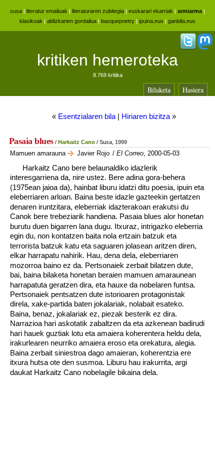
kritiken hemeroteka (107, 60)
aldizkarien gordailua (71, 21)
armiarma (190, 11)
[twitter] (188, 47)
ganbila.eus (182, 21)
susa (16, 11)
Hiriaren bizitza (146, 116)
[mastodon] (205, 47)
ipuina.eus (151, 21)
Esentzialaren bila (87, 116)
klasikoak (31, 21)
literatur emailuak (47, 11)
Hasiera (193, 89)
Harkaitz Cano (76, 142)
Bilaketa (159, 89)
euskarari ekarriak (150, 11)
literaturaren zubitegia (98, 11)
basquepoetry (117, 21)
